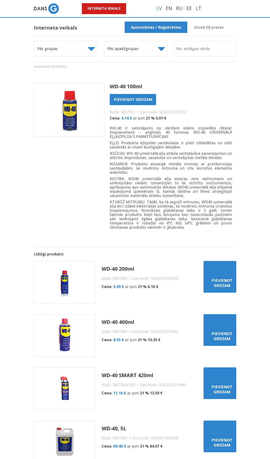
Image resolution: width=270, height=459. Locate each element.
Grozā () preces (209, 27)
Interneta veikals (104, 8)
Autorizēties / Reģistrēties (156, 27)
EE (189, 8)
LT (198, 8)
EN (169, 8)
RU (179, 8)
